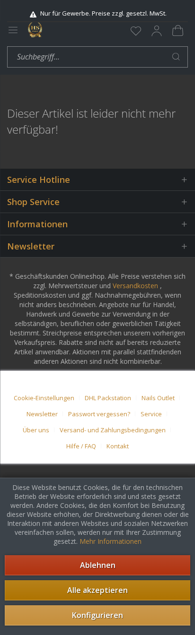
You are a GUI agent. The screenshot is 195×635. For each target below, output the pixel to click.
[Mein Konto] (156, 31)
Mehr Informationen (111, 541)
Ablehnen (97, 565)
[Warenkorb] (177, 31)
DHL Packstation (108, 398)
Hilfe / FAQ (81, 446)
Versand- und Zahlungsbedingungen (113, 430)
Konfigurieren (97, 615)
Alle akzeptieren (97, 590)
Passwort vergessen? (99, 414)
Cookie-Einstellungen (44, 398)
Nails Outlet (158, 398)
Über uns (36, 430)
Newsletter (42, 414)
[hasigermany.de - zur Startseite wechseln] (35, 29)
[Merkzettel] (135, 31)
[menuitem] (135, 31)
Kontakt (117, 446)
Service (151, 414)
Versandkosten (135, 285)
